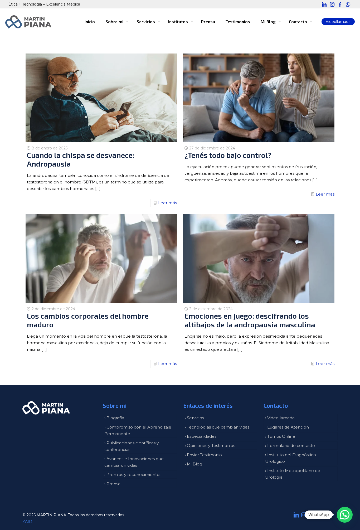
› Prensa (112, 483)
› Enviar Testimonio (203, 454)
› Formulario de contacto (290, 445)
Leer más (167, 202)
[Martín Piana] (28, 21)
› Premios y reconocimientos (132, 474)
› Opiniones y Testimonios (210, 445)
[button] (345, 515)
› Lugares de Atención (287, 427)
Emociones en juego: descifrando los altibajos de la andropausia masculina (249, 320)
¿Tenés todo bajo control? (227, 154)
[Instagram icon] (332, 4)
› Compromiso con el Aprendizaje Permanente (137, 430)
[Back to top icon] (332, 515)
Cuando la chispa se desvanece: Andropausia (80, 159)
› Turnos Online (280, 436)
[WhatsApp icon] (348, 4)
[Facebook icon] (340, 4)
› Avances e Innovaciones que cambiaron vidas (134, 462)
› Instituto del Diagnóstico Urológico (290, 458)
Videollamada (338, 21)
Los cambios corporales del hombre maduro (88, 320)
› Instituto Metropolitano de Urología (292, 474)
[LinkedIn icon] (324, 4)
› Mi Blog (193, 463)
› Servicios (194, 417)
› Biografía (114, 417)
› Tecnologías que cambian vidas (217, 427)
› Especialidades (200, 436)
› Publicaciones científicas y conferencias (131, 446)
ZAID (27, 521)
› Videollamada (280, 417)
